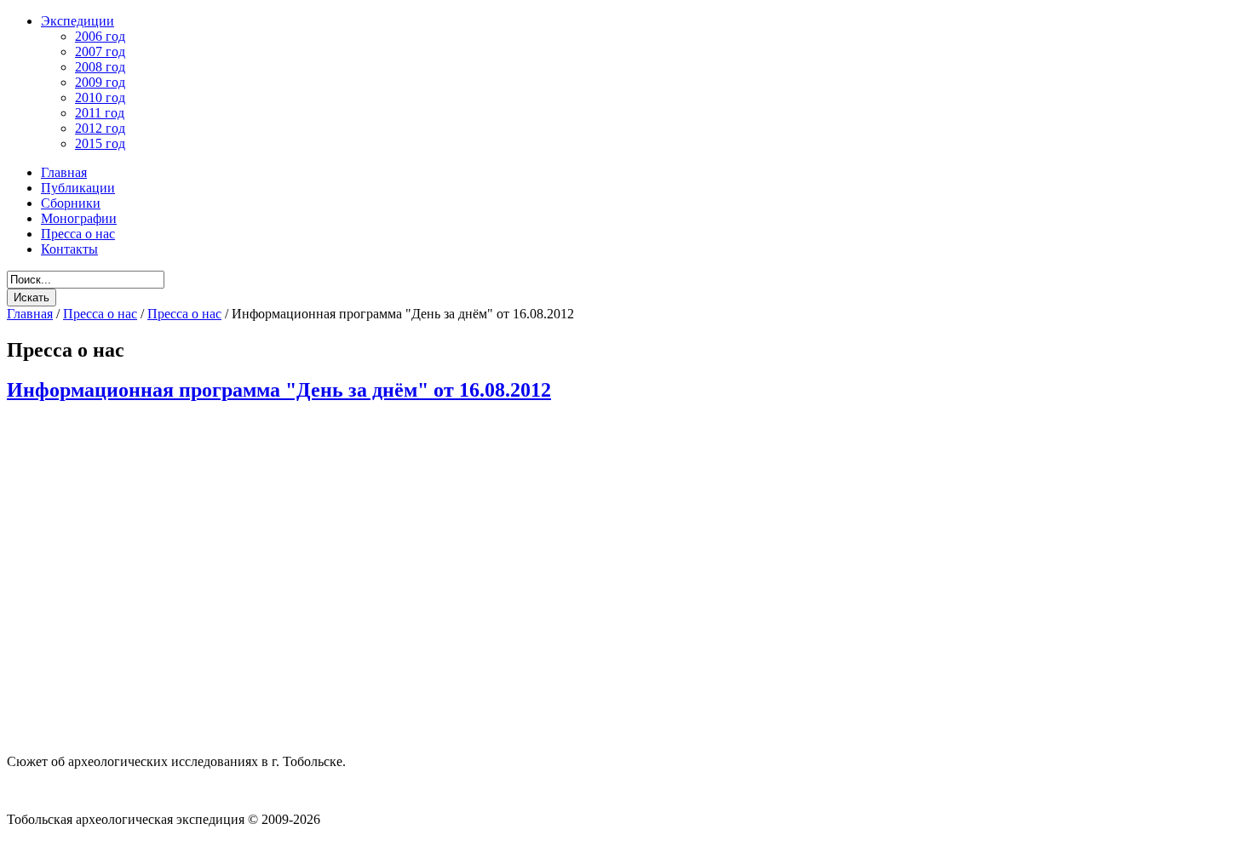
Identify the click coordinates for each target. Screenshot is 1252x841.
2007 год (100, 51)
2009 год (100, 82)
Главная (30, 313)
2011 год (99, 113)
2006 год (100, 36)
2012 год (100, 128)
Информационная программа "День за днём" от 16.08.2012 (279, 390)
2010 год (100, 97)
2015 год (100, 143)
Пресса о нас (100, 313)
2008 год (100, 67)
